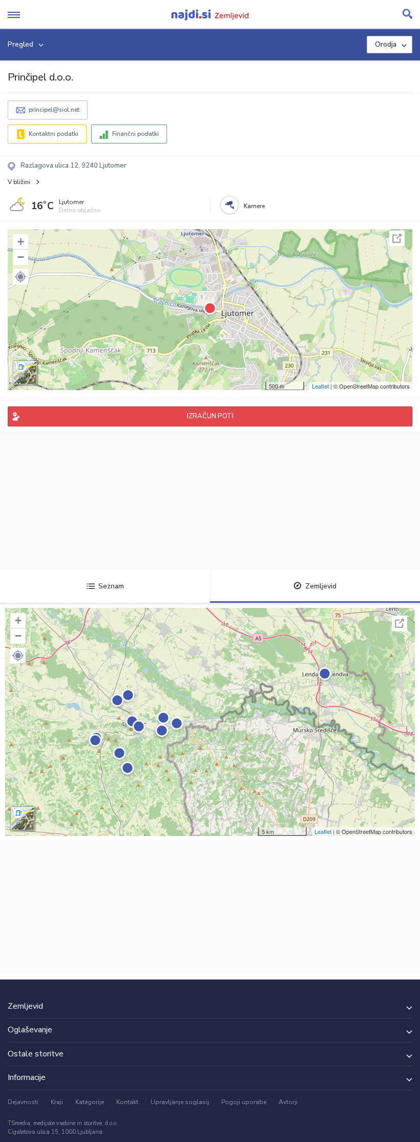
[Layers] (25, 372)
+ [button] (20, 241)
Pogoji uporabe (243, 1102)
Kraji (57, 1102)
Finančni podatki (135, 134)
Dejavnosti (23, 1102)
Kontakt (127, 1102)
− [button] (20, 257)
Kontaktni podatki (53, 134)
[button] (20, 276)
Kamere (254, 206)
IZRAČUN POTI (210, 416)
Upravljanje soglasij (180, 1102)
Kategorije (89, 1102)
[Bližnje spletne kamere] (229, 205)
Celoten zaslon (397, 238)
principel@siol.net (54, 110)
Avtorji (288, 1102)
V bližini (19, 182)
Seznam (111, 586)
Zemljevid (321, 586)
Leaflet (320, 386)
